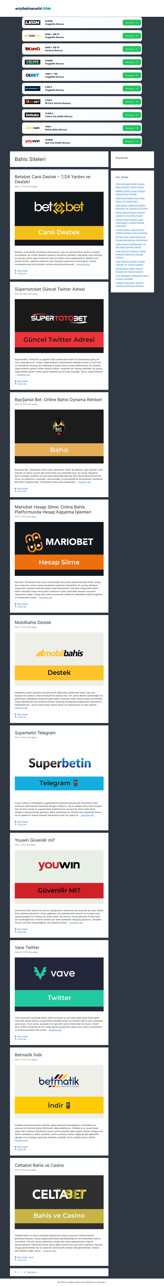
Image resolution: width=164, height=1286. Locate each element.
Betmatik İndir (28, 1054)
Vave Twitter (27, 947)
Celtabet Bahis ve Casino (39, 1165)
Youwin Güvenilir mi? (35, 840)
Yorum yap (22, 273)
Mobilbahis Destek (33, 622)
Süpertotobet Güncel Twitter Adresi (50, 289)
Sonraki (32, 1272)
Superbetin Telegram (35, 732)
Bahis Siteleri (23, 271)
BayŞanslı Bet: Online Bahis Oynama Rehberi (58, 399)
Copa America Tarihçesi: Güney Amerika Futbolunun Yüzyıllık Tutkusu (131, 254)
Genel (31, 1257)
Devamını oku (83, 264)
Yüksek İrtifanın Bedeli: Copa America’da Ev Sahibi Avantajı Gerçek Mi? (130, 223)
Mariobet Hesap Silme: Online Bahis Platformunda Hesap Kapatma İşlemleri (53, 509)
